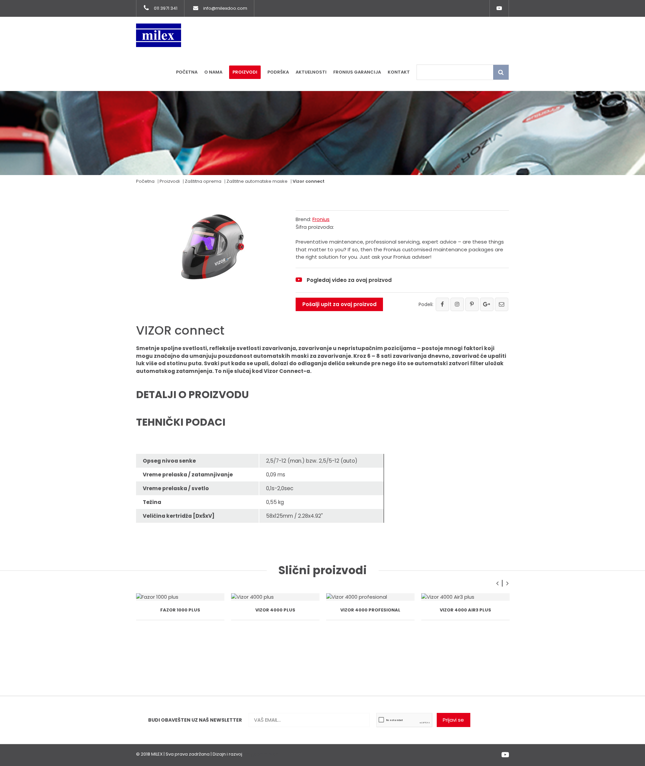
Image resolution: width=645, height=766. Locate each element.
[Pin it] (472, 304)
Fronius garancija (357, 72)
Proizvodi (244, 72)
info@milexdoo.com (225, 8)
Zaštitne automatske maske (257, 181)
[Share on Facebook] (442, 304)
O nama (213, 72)
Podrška (278, 72)
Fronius (321, 219)
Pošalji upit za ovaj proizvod (339, 304)
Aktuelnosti (311, 72)
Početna (187, 72)
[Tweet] (457, 304)
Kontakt (399, 72)
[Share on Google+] (486, 304)
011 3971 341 (165, 8)
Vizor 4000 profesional (370, 610)
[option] (180, 606)
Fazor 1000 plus (180, 610)
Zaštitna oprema (203, 181)
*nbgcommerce (261, 754)
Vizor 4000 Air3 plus (465, 610)
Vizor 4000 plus (275, 610)
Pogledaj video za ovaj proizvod (349, 280)
